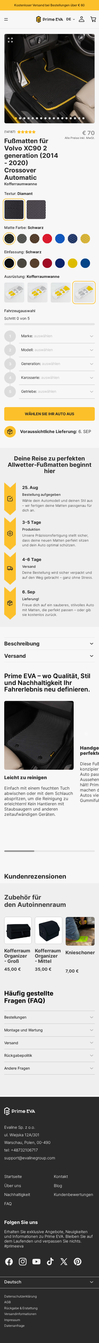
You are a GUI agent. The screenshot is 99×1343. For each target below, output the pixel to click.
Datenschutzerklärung (20, 1296)
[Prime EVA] (49, 1115)
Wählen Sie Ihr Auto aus (49, 414)
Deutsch (12, 1281)
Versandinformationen (20, 1314)
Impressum (12, 1320)
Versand (15, 656)
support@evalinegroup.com (29, 1157)
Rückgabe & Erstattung (20, 1308)
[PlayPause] (86, 734)
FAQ (8, 1203)
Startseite (13, 1176)
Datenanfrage (14, 1326)
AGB (7, 1302)
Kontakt (61, 1176)
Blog (58, 1185)
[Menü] (6, 19)
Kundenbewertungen (73, 1194)
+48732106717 (24, 1150)
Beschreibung (22, 643)
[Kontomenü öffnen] (81, 19)
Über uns (12, 1185)
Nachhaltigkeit (17, 1194)
